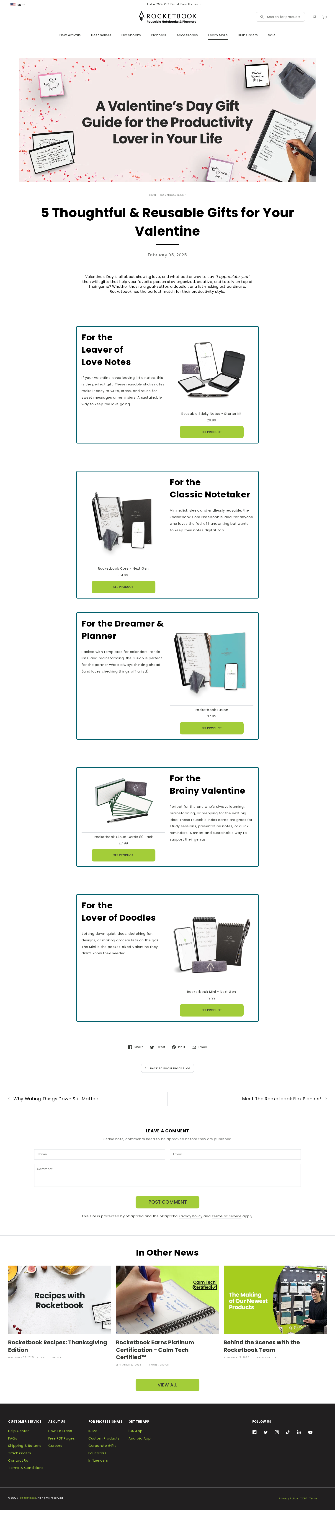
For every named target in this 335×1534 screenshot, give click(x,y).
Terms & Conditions (26, 1467)
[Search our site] (262, 16)
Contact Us (18, 1460)
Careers (55, 1445)
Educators (97, 1453)
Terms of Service (227, 1216)
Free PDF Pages (61, 1438)
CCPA (303, 1498)
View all (167, 1385)
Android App (140, 1438)
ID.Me (93, 1431)
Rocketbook (28, 1498)
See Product (211, 432)
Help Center (18, 1431)
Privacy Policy (190, 1216)
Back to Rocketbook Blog (170, 1068)
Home (153, 195)
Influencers (98, 1460)
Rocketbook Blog (172, 195)
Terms (313, 1498)
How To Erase (60, 1431)
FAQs (12, 1438)
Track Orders (19, 1453)
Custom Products (104, 1438)
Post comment (167, 1202)
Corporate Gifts (102, 1445)
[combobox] (283, 16)
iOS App (135, 1431)
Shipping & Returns (24, 1445)
